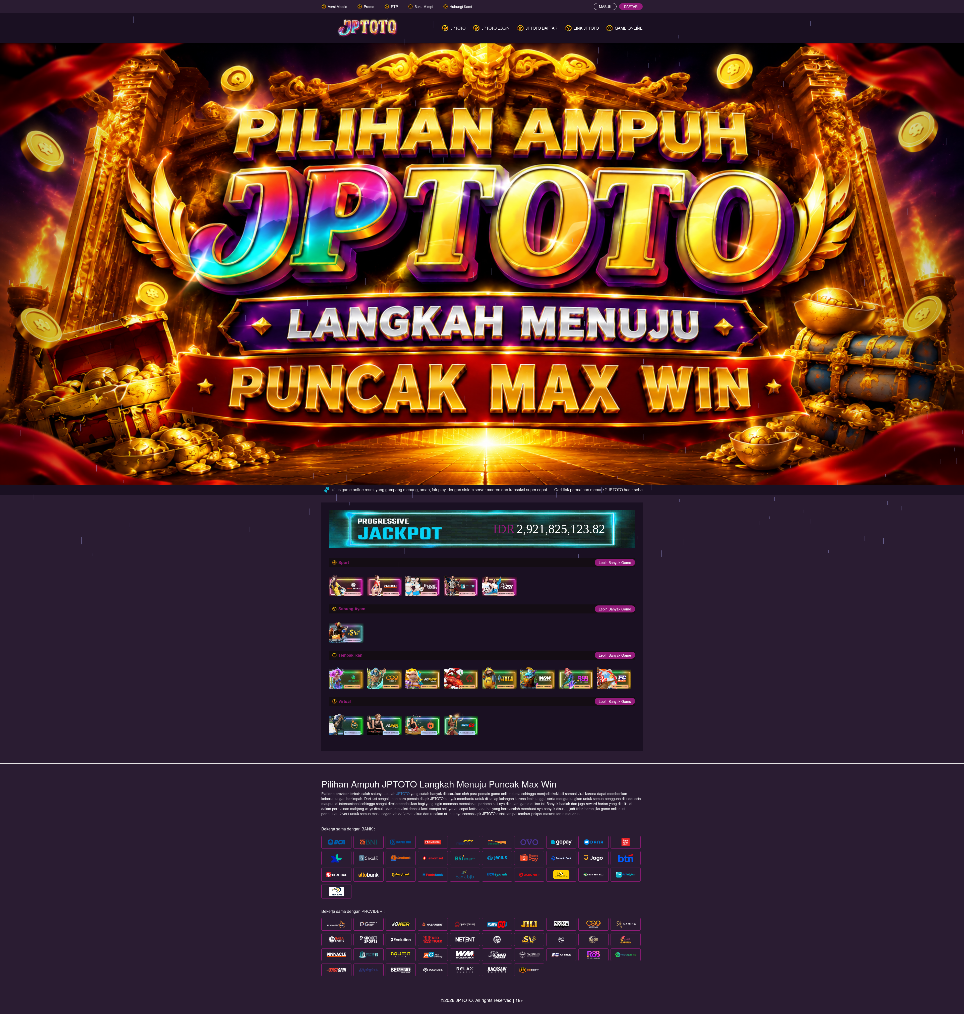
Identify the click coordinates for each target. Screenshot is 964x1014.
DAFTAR (631, 6)
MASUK (605, 6)
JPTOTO (403, 793)
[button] (72, 261)
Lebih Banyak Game (615, 562)
